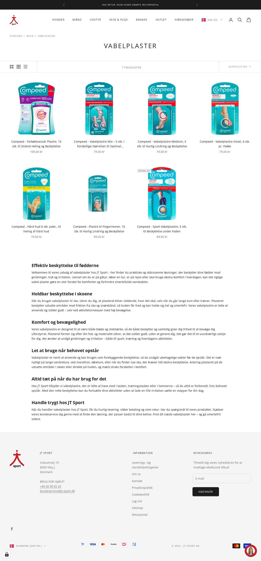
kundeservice (49, 414)
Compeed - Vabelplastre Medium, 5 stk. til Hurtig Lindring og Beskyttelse (162, 144)
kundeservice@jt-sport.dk (57, 491)
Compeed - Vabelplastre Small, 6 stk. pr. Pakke (225, 144)
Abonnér (205, 491)
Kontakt (137, 481)
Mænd (77, 19)
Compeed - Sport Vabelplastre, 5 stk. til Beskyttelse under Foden (162, 229)
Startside (16, 35)
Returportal (140, 515)
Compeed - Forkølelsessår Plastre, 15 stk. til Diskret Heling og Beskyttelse (36, 144)
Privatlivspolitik (142, 488)
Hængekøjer (184, 19)
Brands (142, 19)
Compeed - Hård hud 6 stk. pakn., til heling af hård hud (36, 229)
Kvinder (58, 19)
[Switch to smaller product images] (18, 66)
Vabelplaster (46, 35)
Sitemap (137, 508)
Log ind (137, 501)
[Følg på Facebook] (12, 529)
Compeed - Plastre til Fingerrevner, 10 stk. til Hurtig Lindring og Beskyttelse (99, 229)
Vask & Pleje (118, 19)
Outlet (161, 19)
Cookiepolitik (140, 494)
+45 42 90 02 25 (50, 486)
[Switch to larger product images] (11, 66)
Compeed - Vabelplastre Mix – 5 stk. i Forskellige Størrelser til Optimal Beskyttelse (99, 144)
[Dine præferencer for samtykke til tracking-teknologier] (6, 554)
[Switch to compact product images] (25, 66)
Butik (30, 35)
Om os (136, 474)
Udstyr (95, 19)
